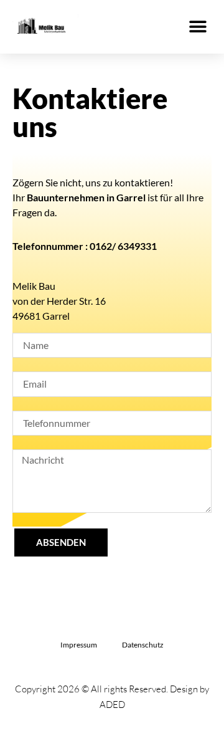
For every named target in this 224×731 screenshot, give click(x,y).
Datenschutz (143, 644)
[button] (198, 26)
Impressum (78, 644)
